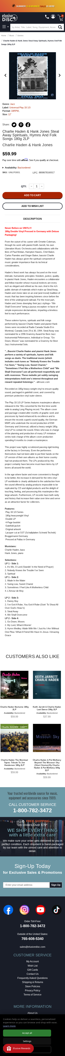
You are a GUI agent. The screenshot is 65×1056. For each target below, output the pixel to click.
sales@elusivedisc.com (32, 947)
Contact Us (33, 974)
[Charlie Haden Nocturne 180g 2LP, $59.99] (14, 684)
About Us (32, 1013)
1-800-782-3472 (32, 810)
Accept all (27, 1033)
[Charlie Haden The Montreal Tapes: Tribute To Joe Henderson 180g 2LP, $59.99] (14, 738)
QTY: (24, 186)
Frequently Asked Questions (32, 978)
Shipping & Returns (32, 982)
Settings (27, 1041)
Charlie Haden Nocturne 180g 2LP (14, 708)
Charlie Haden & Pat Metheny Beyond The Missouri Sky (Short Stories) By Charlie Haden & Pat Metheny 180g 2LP (47, 765)
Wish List (32, 965)
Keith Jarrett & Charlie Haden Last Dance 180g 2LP (47, 708)
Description (32, 218)
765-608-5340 (32, 939)
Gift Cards (32, 970)
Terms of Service (32, 994)
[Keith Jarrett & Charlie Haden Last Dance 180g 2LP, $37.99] (47, 684)
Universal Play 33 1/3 (19, 107)
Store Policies (32, 986)
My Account (32, 961)
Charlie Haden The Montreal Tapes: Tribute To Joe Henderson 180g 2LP (14, 762)
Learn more (9, 1025)
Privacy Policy (32, 990)
